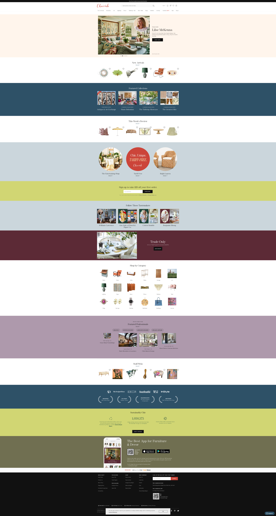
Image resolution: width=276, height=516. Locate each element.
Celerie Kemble (148, 225)
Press (140, 485)
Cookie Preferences (113, 512)
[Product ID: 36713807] (158, 73)
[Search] (153, 6)
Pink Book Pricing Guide (102, 488)
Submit (174, 478)
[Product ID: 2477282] (117, 131)
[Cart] (176, 5)
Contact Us (100, 480)
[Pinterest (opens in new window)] (175, 510)
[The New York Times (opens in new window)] (119, 391)
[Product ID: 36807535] (131, 73)
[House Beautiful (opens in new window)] (145, 391)
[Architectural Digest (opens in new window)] (108, 391)
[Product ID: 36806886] (117, 73)
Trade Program (114, 480)
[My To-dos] (167, 5)
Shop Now (157, 41)
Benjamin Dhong (169, 225)
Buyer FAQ (114, 477)
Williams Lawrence (106, 225)
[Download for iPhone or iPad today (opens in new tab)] (148, 451)
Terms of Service (142, 195)
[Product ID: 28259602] (172, 131)
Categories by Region (129, 482)
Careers (140, 482)
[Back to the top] (273, 508)
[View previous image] (98, 35)
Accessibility (100, 490)
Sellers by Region (128, 485)
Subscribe (147, 191)
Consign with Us (115, 485)
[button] (173, 5)
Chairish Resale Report (143, 490)
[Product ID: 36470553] (145, 73)
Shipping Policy (101, 485)
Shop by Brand (128, 480)
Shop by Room (128, 488)
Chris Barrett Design (148, 351)
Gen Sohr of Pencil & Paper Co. (127, 226)
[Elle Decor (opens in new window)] (132, 391)
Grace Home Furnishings (107, 343)
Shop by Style (128, 477)
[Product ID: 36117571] (131, 131)
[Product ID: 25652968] (104, 131)
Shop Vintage (138, 431)
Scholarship (141, 488)
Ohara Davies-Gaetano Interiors (168, 348)
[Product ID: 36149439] (158, 131)
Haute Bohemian (127, 109)
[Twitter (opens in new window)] (178, 510)
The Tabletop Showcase (148, 109)
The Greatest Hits (170, 109)
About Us (141, 477)
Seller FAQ (114, 488)
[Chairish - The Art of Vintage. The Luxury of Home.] (103, 6)
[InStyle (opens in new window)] (165, 391)
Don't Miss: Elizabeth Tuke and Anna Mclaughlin (138, 1)
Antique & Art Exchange (106, 109)
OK (163, 511)
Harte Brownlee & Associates (127, 351)
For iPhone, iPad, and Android (158, 490)
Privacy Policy (151, 195)
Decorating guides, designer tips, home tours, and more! (164, 485)
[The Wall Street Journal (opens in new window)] (155, 391)
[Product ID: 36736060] (172, 73)
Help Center (100, 477)
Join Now (158, 248)
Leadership (141, 480)
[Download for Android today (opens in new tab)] (163, 451)
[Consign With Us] (170, 5)
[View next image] (150, 35)
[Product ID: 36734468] (104, 73)
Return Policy (100, 482)
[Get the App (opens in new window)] (130, 452)
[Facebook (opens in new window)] (171, 510)
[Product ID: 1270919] (145, 131)
